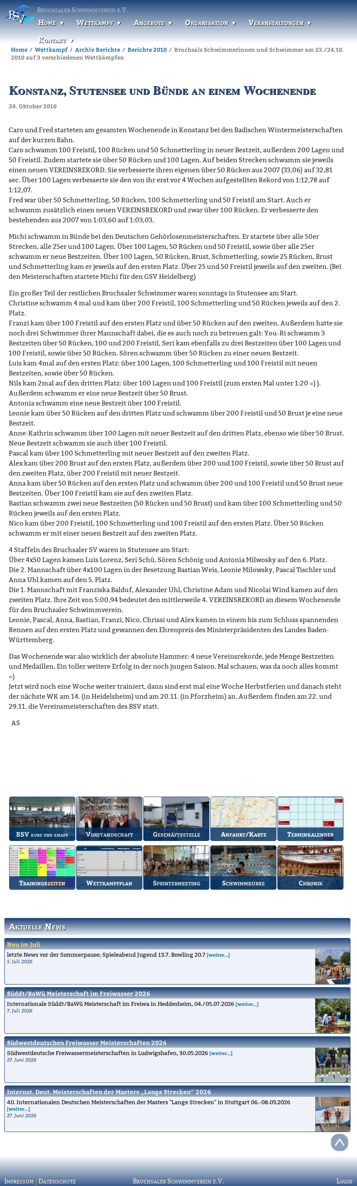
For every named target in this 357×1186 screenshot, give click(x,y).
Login (345, 1181)
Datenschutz (57, 1181)
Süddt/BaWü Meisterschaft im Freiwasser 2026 (78, 993)
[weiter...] (218, 954)
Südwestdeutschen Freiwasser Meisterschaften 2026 (87, 1043)
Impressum (19, 1181)
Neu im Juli (23, 944)
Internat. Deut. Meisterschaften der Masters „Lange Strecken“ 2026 (109, 1092)
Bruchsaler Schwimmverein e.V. (178, 1181)
